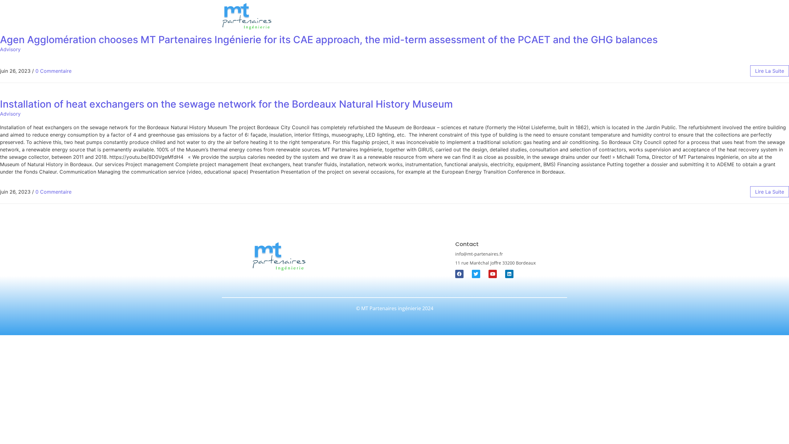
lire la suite (769, 71)
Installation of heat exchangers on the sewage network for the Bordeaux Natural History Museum (226, 104)
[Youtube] (493, 274)
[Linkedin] (509, 274)
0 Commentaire (53, 71)
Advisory (10, 49)
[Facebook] (459, 274)
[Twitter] (476, 274)
